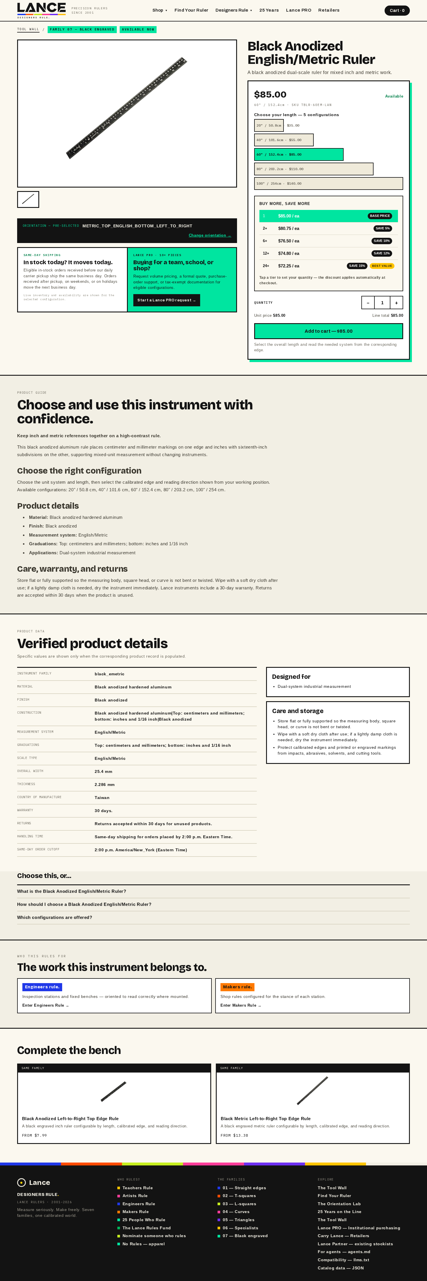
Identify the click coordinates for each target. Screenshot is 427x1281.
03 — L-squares (239, 1204)
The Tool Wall (332, 1188)
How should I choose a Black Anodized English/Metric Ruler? (84, 904)
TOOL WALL (28, 29)
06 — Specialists (241, 1228)
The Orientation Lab (339, 1204)
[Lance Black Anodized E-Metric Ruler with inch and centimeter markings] (28, 199)
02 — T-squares (239, 1196)
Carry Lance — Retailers (343, 1236)
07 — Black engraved (245, 1236)
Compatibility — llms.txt (343, 1260)
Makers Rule (136, 1212)
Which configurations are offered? (54, 917)
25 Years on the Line (340, 1212)
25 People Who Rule (144, 1220)
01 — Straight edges (244, 1188)
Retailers (329, 10)
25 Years (269, 10)
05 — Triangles (238, 1220)
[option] (328, 216)
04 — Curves (236, 1212)
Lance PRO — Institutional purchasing (359, 1228)
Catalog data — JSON (341, 1268)
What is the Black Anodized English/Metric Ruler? (71, 891)
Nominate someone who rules (154, 1236)
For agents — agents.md (344, 1252)
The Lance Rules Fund (147, 1228)
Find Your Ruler (192, 10)
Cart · (397, 10)
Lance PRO (298, 10)
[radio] (328, 125)
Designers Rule (234, 10)
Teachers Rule (138, 1188)
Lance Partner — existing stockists (355, 1244)
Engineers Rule (139, 1204)
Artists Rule (135, 1196)
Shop (160, 10)
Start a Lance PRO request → (166, 300)
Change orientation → (210, 235)
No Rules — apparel (144, 1244)
